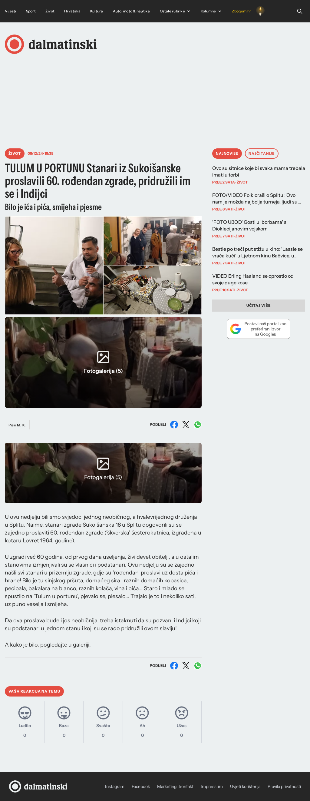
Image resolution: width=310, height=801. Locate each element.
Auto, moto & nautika (131, 11)
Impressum (212, 786)
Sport (31, 11)
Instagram (114, 786)
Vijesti (10, 11)
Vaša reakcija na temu (34, 691)
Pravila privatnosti (284, 786)
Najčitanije (262, 153)
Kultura (96, 11)
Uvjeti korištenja (245, 786)
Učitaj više (258, 305)
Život (49, 11)
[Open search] (299, 11)
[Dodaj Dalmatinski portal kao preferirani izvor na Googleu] (258, 329)
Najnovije (227, 153)
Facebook (141, 786)
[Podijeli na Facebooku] (174, 425)
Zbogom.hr (241, 11)
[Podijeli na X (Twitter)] (186, 424)
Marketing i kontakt (175, 786)
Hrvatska (72, 11)
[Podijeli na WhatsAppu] (198, 425)
